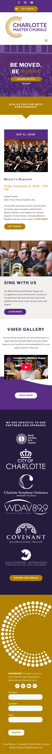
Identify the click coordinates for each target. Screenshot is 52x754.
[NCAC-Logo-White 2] (26, 434)
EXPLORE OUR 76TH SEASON (26, 79)
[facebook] (17, 686)
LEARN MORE (41, 219)
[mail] (35, 686)
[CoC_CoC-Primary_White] (26, 448)
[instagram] (23, 686)
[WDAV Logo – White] (26, 500)
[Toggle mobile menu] (46, 40)
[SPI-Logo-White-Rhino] (26, 550)
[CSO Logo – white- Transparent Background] (26, 475)
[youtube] (29, 686)
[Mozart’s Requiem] (26, 140)
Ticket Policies (9, 744)
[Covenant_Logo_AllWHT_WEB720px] (26, 521)
